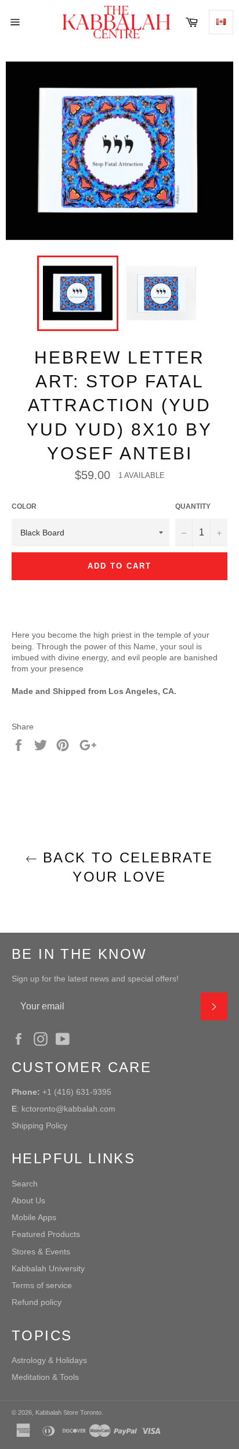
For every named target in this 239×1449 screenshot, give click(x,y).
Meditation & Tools (45, 1377)
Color (24, 506)
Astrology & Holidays (49, 1360)
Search (25, 1183)
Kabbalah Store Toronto (68, 1412)
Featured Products (46, 1234)
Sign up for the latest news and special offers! (95, 978)
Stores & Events (41, 1251)
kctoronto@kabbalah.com (68, 1108)
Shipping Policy (39, 1125)
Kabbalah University (48, 1268)
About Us (28, 1200)
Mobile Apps (34, 1217)
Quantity (193, 506)
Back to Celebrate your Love (125, 867)
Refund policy (36, 1302)
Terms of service (42, 1285)
